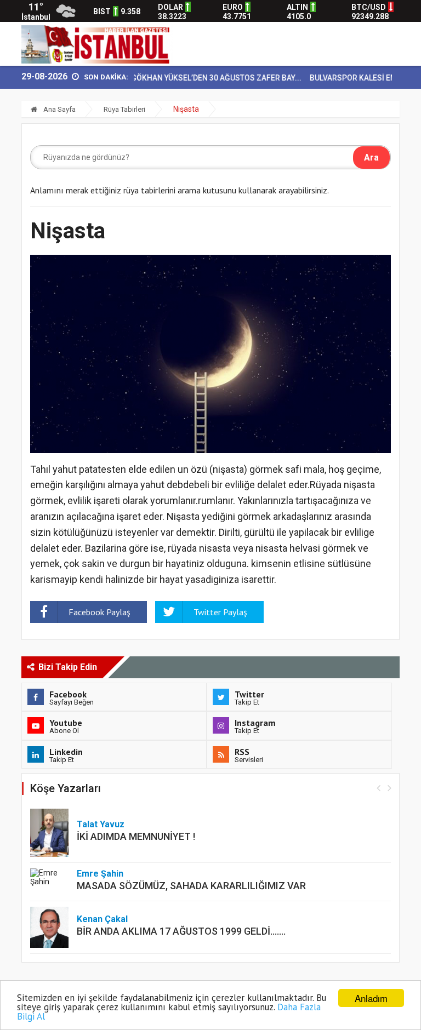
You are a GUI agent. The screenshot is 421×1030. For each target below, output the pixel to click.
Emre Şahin (100, 873)
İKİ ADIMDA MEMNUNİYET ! (136, 836)
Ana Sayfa (59, 109)
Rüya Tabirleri (124, 109)
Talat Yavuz (100, 824)
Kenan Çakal (102, 919)
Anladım (371, 998)
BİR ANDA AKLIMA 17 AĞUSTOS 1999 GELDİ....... (181, 931)
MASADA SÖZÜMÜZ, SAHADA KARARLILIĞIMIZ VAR (191, 885)
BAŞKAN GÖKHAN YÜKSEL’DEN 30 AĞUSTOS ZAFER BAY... (187, 77)
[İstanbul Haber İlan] (97, 43)
